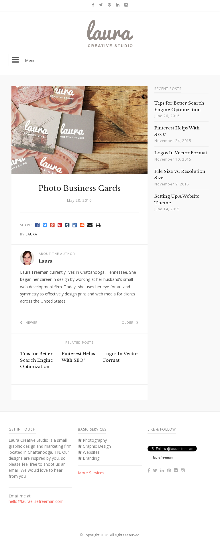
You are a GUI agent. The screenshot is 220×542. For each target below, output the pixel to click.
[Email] (90, 225)
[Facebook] (37, 225)
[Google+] (52, 225)
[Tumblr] (67, 225)
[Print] (98, 225)
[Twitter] (45, 225)
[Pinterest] (60, 225)
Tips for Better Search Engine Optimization (36, 360)
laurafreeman (163, 457)
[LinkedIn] (74, 225)
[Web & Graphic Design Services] (110, 45)
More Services (91, 472)
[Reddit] (82, 225)
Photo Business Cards (79, 188)
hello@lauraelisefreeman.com (36, 501)
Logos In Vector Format (180, 152)
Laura (31, 234)
